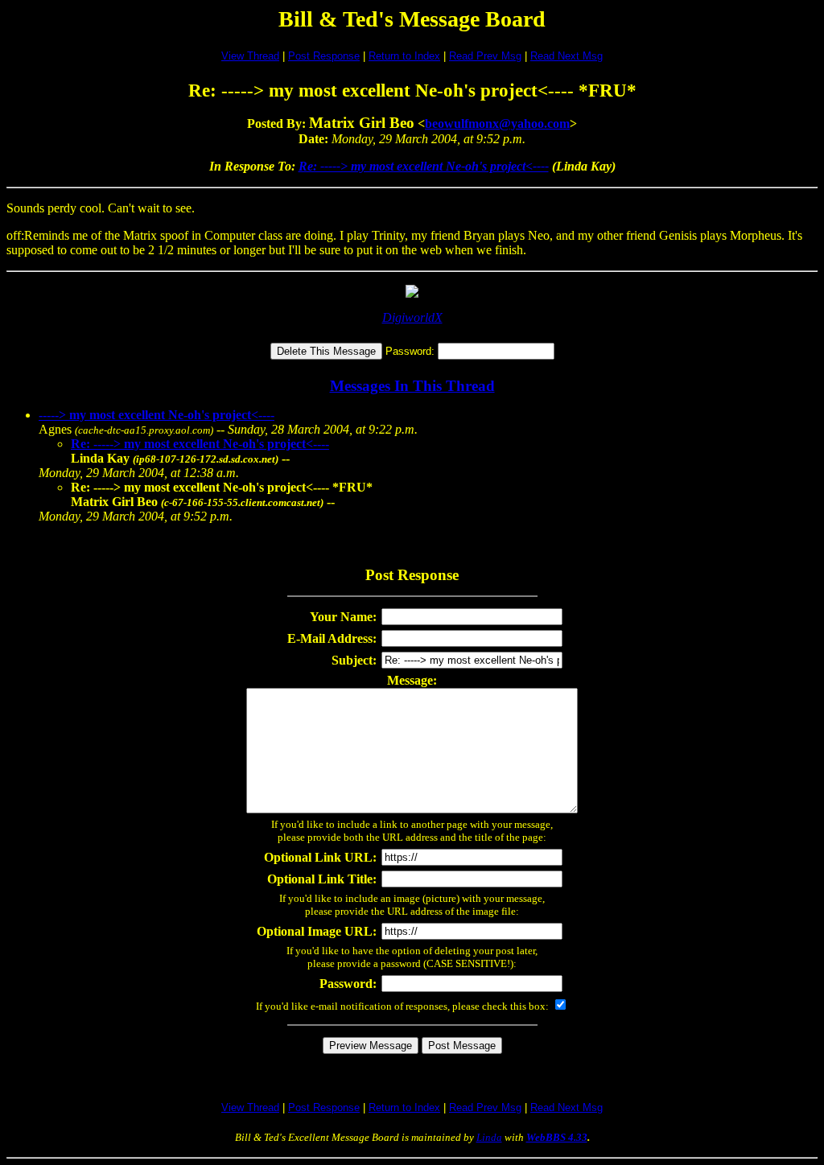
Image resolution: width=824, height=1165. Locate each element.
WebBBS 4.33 (556, 1137)
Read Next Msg (566, 56)
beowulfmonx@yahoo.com (497, 123)
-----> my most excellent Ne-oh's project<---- (156, 415)
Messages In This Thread (412, 385)
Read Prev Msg (485, 56)
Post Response (324, 56)
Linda (489, 1137)
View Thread (250, 56)
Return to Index (404, 56)
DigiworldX (412, 317)
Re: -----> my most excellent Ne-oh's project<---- (424, 166)
